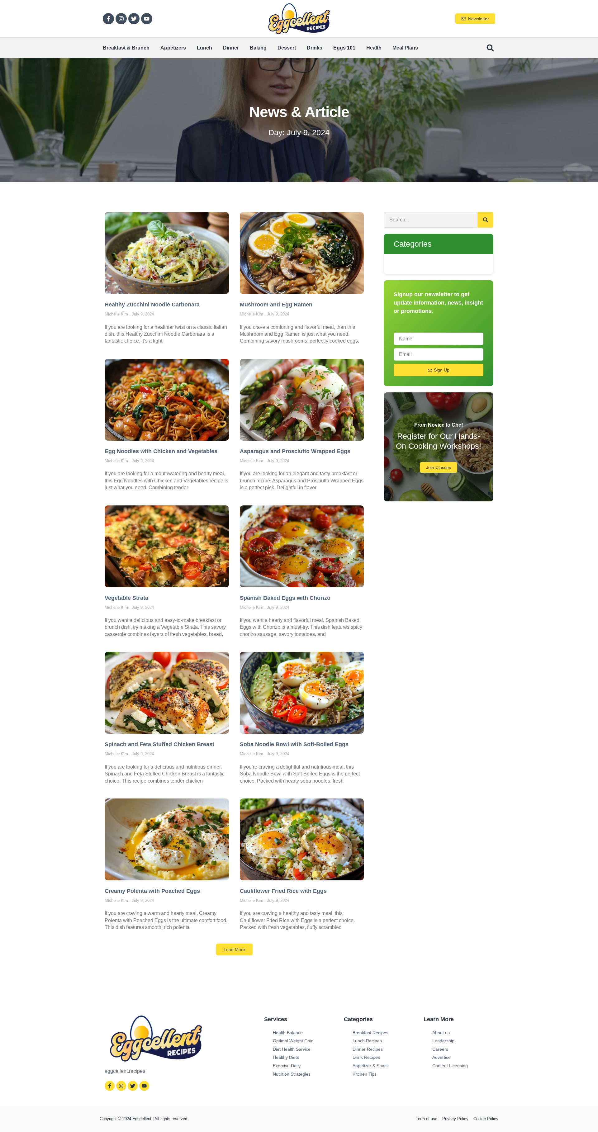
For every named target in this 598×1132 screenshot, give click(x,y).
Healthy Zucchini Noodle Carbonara (152, 304)
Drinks (314, 47)
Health (374, 47)
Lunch (204, 47)
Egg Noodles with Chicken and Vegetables (161, 451)
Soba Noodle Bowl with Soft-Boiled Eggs (294, 744)
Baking (258, 47)
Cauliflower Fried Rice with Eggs (283, 891)
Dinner (231, 47)
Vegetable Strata (126, 598)
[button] (490, 48)
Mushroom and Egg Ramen (276, 304)
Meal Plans (405, 47)
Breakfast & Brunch (126, 47)
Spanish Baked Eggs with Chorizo (285, 598)
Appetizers (173, 47)
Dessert (287, 47)
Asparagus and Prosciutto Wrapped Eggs (295, 451)
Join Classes (438, 467)
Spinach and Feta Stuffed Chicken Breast (159, 744)
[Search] (485, 220)
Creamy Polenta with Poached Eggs (152, 891)
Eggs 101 (344, 47)
